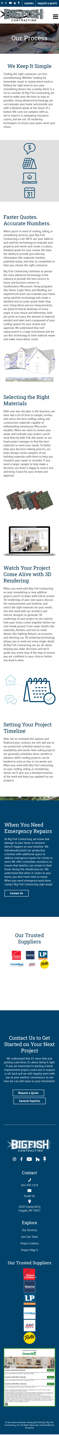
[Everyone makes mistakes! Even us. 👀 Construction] (10, 991)
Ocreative (29, 1427)
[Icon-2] (29, 159)
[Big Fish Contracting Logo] (29, 1138)
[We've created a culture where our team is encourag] (29, 1002)
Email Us (29, 1196)
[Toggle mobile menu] (56, 17)
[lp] (30, 1294)
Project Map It (29, 1250)
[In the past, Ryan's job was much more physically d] (29, 991)
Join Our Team (29, 1236)
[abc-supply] (29, 1321)
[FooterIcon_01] (30, 1333)
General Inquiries (29, 1101)
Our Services (29, 1230)
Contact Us (16, 893)
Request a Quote (28, 1093)
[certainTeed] (30, 1308)
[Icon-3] (29, 174)
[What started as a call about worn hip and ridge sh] (49, 991)
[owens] (29, 1270)
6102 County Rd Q (29, 1206)
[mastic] (29, 1282)
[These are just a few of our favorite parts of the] (10, 1002)
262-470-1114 (29, 1185)
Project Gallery (30, 1243)
